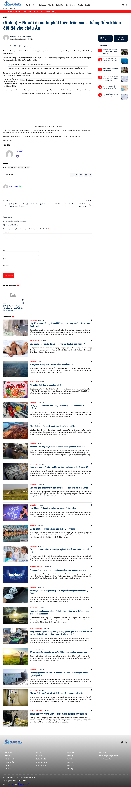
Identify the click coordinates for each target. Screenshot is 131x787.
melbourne (40, 12)
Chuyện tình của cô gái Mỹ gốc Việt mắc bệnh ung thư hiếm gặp (56, 693)
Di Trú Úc (39, 756)
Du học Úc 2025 (41, 759)
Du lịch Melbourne (41, 762)
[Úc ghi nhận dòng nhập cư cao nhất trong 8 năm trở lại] (15, 533)
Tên (4, 250)
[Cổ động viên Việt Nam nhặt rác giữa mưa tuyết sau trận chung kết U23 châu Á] (15, 410)
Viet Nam (47, 12)
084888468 (9, 784)
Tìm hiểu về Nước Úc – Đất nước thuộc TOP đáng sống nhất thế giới (110, 60)
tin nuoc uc (9, 12)
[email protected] (23, 784)
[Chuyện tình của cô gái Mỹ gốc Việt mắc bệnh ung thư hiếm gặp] (15, 697)
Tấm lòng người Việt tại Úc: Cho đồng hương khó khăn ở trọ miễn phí (58, 714)
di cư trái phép (12, 167)
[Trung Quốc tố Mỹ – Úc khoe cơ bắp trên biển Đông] (15, 369)
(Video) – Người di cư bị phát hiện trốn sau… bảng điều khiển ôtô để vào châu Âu (13, 308)
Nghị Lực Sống (9, 762)
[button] (19, 46)
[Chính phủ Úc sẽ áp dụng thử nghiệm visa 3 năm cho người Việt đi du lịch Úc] (124, 79)
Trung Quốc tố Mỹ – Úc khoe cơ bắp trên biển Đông (51, 364)
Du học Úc (42, 5)
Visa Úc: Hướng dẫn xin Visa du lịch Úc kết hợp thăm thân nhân (110, 96)
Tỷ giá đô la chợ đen (105, 759)
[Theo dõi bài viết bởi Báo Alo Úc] (6, 38)
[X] (105, 38)
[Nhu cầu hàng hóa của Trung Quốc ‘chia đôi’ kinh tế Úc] (15, 430)
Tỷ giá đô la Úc (103, 752)
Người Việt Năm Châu (36, 628)
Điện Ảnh (70, 762)
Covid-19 (25, 12)
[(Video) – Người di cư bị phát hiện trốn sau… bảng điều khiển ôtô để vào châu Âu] (13, 295)
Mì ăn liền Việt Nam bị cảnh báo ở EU (45, 385)
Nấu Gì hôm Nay (10, 759)
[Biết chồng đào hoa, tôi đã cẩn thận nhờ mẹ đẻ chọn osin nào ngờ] (15, 348)
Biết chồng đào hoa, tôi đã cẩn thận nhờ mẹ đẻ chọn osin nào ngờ (57, 344)
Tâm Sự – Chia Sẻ (84, 5)
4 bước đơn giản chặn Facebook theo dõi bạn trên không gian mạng (58, 570)
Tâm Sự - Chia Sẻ (34, 341)
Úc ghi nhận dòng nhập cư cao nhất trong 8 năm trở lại (52, 529)
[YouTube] (121, 38)
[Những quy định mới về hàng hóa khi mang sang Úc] (124, 70)
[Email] (15, 46)
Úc (30, 12)
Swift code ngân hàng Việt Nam (108, 756)
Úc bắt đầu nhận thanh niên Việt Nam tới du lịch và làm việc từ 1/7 (110, 51)
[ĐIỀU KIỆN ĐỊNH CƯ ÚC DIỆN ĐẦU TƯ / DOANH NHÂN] (124, 88)
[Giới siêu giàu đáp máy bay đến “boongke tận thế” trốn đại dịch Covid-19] (15, 492)
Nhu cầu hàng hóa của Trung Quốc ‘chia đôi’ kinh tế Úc (52, 426)
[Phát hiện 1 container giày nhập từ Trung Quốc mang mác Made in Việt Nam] (15, 595)
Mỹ (34, 12)
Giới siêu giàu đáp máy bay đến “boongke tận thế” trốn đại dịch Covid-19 (60, 488)
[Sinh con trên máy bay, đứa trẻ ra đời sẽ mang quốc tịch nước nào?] (15, 451)
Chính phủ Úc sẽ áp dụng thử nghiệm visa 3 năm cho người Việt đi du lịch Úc (110, 78)
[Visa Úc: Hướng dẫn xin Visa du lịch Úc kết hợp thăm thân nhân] (124, 96)
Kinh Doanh (33, 382)
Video (5, 17)
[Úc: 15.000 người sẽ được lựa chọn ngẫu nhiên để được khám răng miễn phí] (15, 554)
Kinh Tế (7, 756)
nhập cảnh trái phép (23, 167)
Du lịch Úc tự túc (41, 765)
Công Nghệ (40, 567)
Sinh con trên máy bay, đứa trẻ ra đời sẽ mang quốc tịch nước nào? (58, 446)
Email (5, 258)
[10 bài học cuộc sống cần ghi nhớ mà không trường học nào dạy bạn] (15, 656)
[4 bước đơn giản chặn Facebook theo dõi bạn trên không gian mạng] (15, 574)
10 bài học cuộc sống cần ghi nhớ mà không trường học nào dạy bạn (58, 652)
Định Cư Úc (33, 525)
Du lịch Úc (59, 5)
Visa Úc (51, 5)
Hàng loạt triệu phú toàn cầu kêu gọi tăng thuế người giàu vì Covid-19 (59, 467)
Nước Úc (38, 752)
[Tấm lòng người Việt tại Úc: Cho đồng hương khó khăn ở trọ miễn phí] (15, 718)
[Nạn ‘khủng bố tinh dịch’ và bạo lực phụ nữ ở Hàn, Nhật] (15, 512)
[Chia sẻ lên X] (10, 46)
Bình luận (6, 232)
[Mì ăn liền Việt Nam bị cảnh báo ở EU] (15, 389)
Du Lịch (69, 759)
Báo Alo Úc (15, 36)
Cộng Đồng (69, 5)
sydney (54, 12)
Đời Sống (70, 769)
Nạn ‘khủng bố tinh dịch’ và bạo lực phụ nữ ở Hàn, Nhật (53, 508)
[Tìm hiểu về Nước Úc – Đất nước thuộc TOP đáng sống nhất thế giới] (124, 61)
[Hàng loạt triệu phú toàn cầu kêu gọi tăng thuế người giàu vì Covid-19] (15, 471)
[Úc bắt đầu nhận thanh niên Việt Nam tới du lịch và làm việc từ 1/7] (124, 52)
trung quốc (17, 12)
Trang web (6, 266)
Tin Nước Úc (30, 5)
